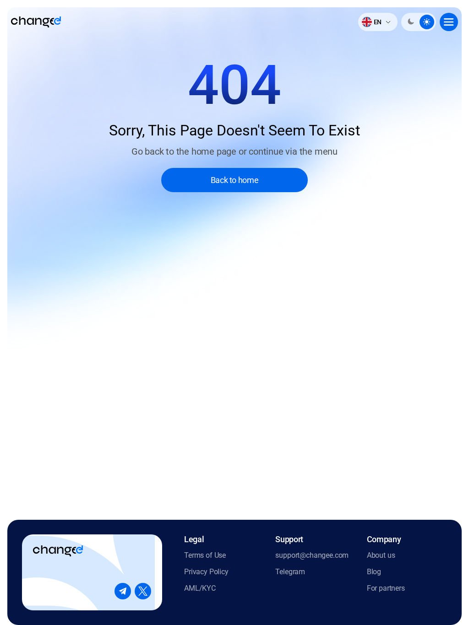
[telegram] (123, 591)
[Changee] (36, 21)
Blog (374, 571)
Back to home (235, 180)
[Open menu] (449, 22)
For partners (386, 588)
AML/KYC (200, 588)
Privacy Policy (206, 571)
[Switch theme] (418, 22)
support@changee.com (312, 555)
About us (381, 555)
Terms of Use (205, 555)
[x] (143, 591)
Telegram (290, 571)
